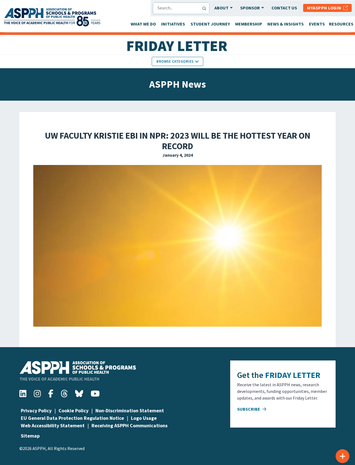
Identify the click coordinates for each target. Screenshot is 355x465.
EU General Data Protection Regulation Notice (72, 418)
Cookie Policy (73, 410)
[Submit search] (205, 8)
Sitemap (30, 436)
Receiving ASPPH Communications (130, 425)
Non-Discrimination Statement (129, 410)
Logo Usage (144, 418)
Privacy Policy (36, 410)
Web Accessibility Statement (53, 425)
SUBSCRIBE (249, 409)
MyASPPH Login (325, 8)
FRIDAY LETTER (292, 375)
